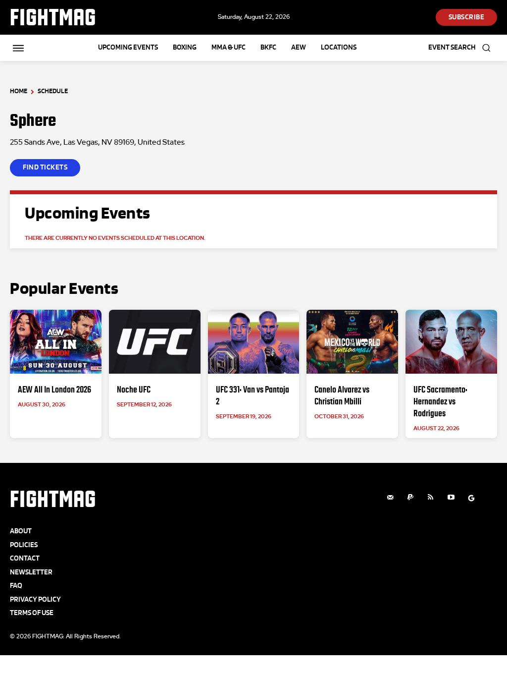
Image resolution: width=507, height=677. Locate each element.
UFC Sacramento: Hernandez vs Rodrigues (440, 401)
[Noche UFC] (155, 342)
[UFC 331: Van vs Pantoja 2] (254, 342)
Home (18, 91)
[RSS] (431, 498)
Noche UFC (134, 390)
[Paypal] (410, 498)
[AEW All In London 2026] (55, 342)
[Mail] (390, 498)
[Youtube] (450, 498)
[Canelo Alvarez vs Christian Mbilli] (352, 342)
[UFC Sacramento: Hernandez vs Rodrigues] (451, 342)
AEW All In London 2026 (54, 390)
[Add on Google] (471, 498)
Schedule (53, 91)
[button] (462, 48)
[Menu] (18, 48)
